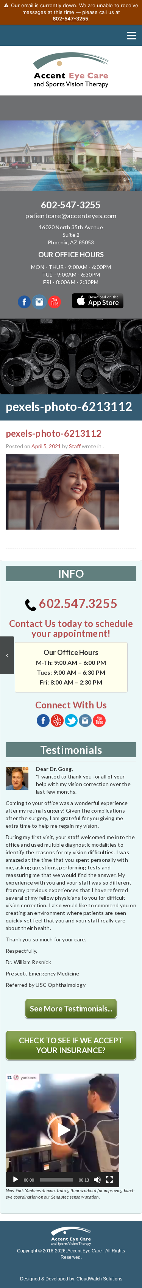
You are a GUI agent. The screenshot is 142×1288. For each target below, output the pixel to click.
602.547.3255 (77, 603)
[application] (62, 1130)
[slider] (56, 1180)
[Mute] (97, 1179)
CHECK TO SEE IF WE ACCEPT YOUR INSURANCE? (71, 1045)
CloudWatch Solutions (99, 1279)
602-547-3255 (71, 204)
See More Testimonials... (71, 1008)
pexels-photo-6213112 (53, 433)
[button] (62, 1130)
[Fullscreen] (109, 1179)
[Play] (15, 1179)
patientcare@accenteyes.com (70, 215)
